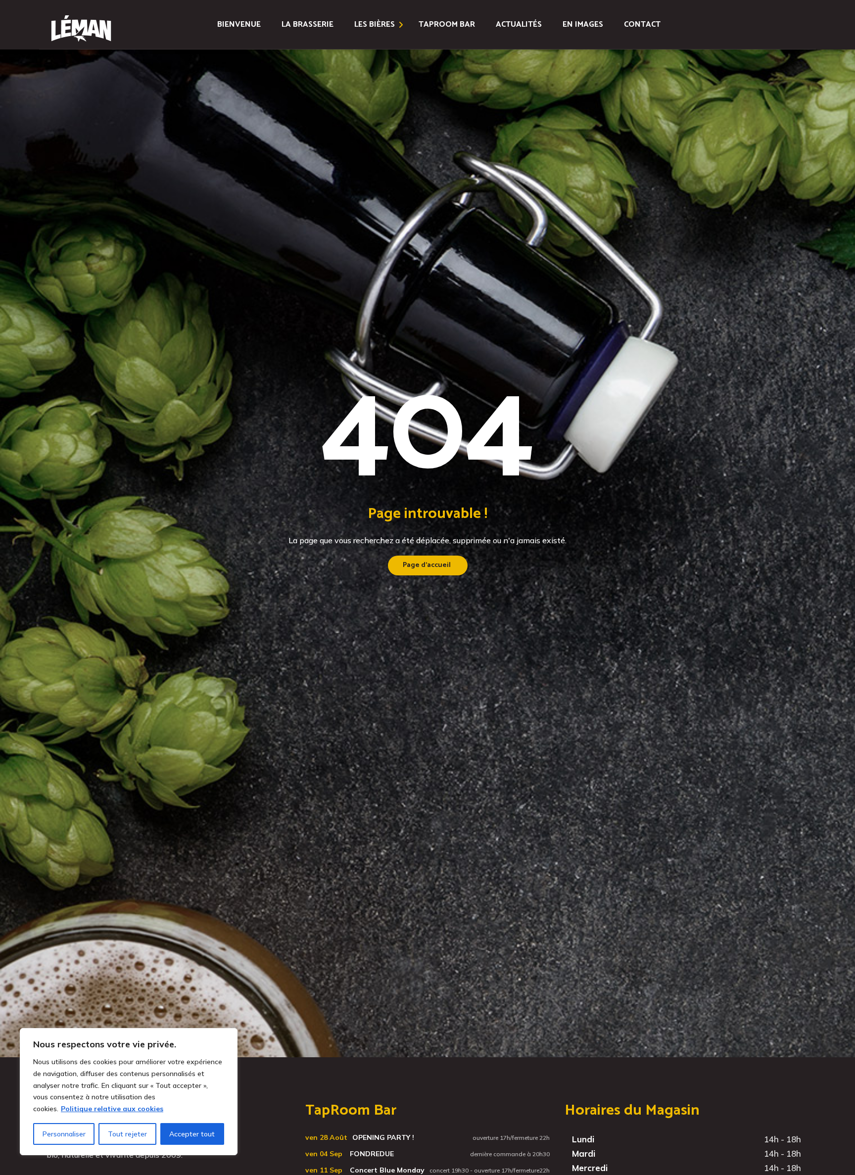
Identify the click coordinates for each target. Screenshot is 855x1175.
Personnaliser (64, 1133)
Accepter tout (192, 1133)
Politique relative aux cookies (112, 1108)
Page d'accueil (427, 565)
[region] (129, 1091)
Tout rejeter (127, 1133)
